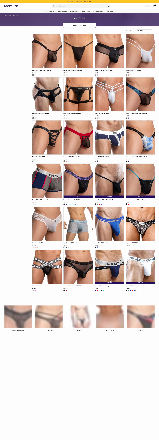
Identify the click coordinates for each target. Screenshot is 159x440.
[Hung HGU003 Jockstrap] (109, 224)
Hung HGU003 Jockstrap (102, 242)
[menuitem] (50, 11)
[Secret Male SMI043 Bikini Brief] (47, 51)
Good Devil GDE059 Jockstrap (72, 156)
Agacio (79, 330)
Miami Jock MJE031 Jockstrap (41, 113)
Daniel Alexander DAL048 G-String (136, 199)
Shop (10, 15)
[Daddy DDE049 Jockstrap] (109, 94)
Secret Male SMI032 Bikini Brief (72, 70)
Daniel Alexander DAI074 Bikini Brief (136, 156)
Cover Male (49, 330)
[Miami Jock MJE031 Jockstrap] (47, 94)
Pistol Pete (110, 330)
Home (5, 15)
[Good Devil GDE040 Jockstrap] (78, 94)
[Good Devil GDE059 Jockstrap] (78, 137)
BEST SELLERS (63, 11)
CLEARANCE (110, 11)
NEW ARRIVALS (49, 11)
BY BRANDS (86, 11)
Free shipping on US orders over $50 (81, 1)
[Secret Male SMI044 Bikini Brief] (78, 267)
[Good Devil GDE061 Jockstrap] (47, 224)
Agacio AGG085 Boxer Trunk (71, 242)
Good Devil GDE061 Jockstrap (40, 242)
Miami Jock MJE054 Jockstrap (41, 156)
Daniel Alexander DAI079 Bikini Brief (136, 113)
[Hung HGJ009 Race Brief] (109, 137)
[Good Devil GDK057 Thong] (140, 51)
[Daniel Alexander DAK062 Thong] (109, 51)
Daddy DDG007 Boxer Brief (40, 199)
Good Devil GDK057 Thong (133, 70)
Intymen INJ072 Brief (132, 242)
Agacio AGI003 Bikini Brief (133, 286)
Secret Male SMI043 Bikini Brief (41, 70)
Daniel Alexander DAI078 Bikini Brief (73, 199)
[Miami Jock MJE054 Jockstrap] (47, 137)
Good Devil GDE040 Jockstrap (72, 113)
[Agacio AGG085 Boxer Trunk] (78, 224)
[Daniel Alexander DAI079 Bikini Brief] (140, 94)
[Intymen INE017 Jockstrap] (47, 267)
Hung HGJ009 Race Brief (102, 156)
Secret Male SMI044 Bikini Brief (72, 286)
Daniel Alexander (18, 330)
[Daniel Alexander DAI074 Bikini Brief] (140, 137)
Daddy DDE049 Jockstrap (102, 113)
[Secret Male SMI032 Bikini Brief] (78, 51)
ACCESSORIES (98, 11)
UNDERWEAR (74, 11)
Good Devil (141, 330)
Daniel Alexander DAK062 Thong (104, 70)
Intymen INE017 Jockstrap (39, 286)
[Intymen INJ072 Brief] (140, 224)
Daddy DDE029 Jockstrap (102, 286)
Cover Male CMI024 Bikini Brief (104, 199)
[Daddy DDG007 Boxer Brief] (47, 181)
